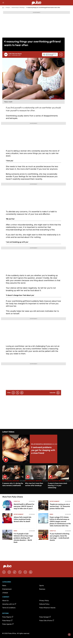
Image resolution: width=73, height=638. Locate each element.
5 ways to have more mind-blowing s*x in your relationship (57, 485)
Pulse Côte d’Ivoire (45, 620)
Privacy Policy (44, 600)
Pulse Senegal (44, 617)
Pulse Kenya (6, 620)
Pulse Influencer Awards (47, 608)
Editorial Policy (44, 604)
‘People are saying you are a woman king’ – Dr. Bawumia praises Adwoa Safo (60, 506)
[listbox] (36, 479)
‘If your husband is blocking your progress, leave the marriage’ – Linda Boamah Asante (59, 537)
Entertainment (19, 514)
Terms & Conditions (8, 608)
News (15, 530)
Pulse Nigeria (6, 617)
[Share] (61, 54)
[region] (36, 479)
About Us (5, 600)
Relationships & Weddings (18, 7)
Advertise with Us (8, 604)
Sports (41, 585)
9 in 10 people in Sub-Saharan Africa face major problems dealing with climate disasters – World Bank (23, 538)
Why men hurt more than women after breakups (34, 484)
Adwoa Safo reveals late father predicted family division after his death (22, 519)
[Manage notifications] (69, 634)
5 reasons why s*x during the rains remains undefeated (12, 484)
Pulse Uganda (7, 624)
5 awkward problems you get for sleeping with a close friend (43, 450)
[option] (12, 479)
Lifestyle (8, 7)
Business (42, 589)
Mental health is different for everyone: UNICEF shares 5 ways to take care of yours (24, 506)
